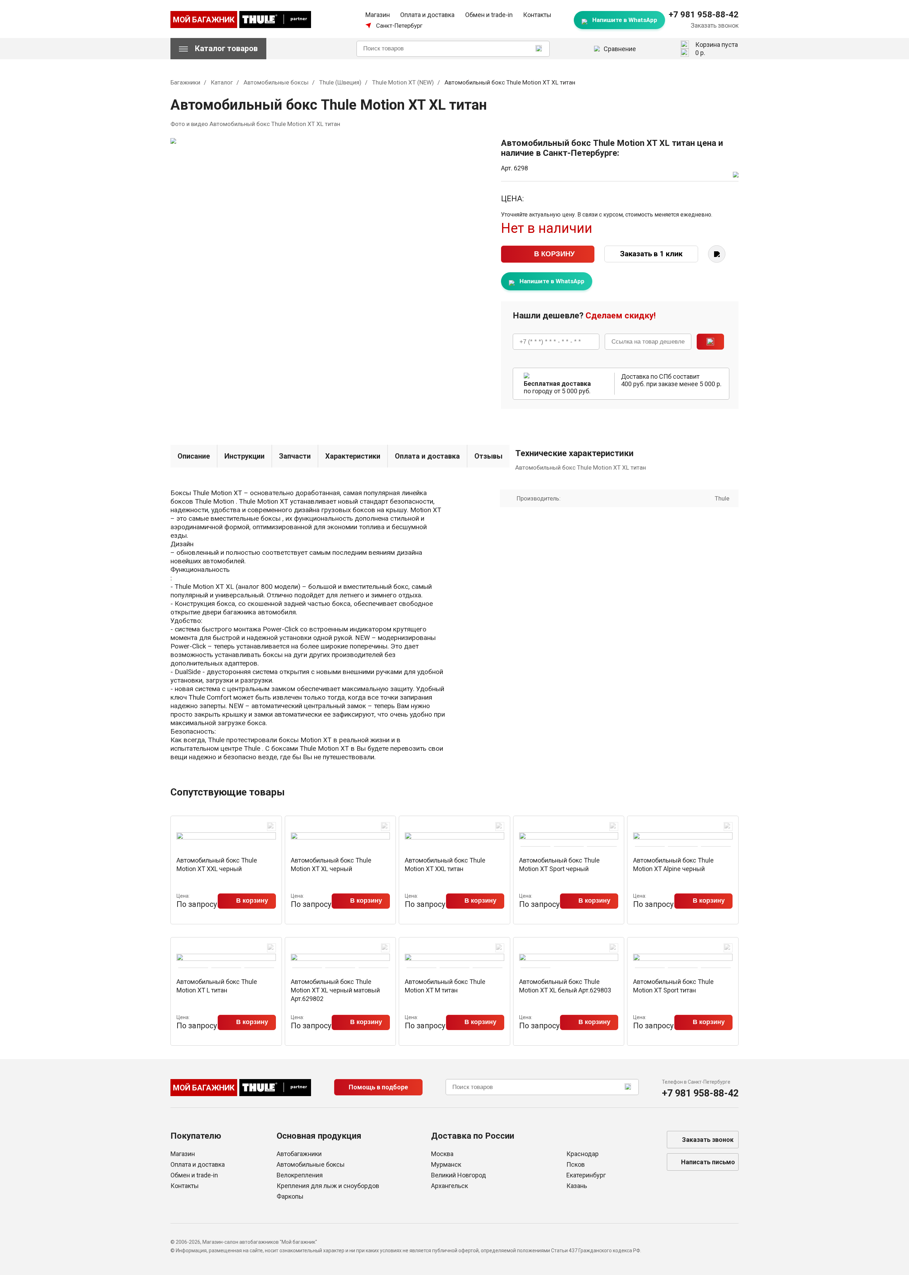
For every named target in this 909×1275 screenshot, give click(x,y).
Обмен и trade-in (489, 14)
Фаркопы (290, 1196)
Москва (442, 1154)
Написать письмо (708, 1162)
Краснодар (582, 1154)
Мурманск (446, 1164)
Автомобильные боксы (311, 1164)
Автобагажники (299, 1154)
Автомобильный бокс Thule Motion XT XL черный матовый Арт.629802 (335, 990)
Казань (576, 1185)
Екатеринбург (586, 1175)
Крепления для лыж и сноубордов (328, 1185)
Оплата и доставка (427, 14)
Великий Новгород (458, 1175)
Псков (575, 1164)
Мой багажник (204, 19)
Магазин (377, 14)
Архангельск (449, 1185)
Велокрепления (300, 1175)
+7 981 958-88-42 (704, 15)
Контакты (537, 14)
